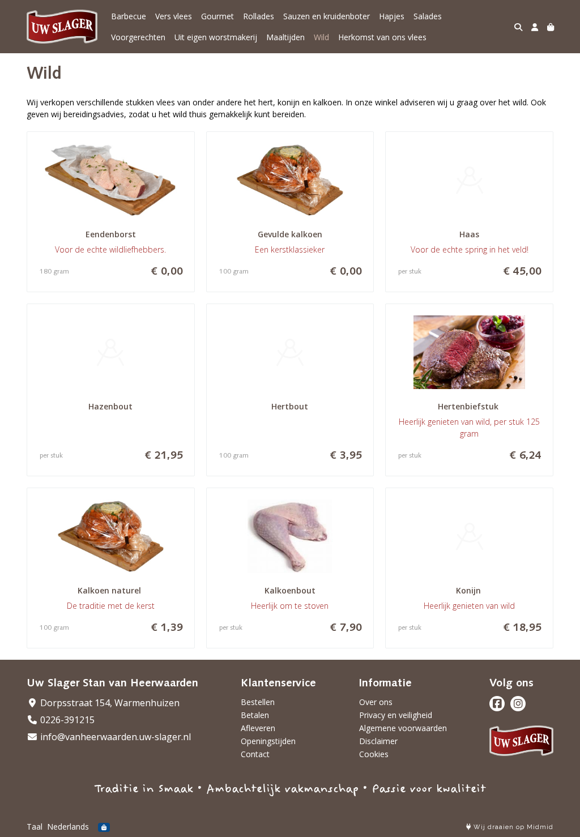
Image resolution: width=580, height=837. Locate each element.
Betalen (255, 715)
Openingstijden (268, 741)
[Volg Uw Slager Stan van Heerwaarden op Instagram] (518, 703)
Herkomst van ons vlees (382, 37)
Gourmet (217, 16)
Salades (427, 16)
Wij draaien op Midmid (512, 827)
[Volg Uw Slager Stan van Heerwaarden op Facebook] (497, 703)
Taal (34, 826)
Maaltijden (285, 37)
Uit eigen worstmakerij (215, 37)
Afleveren (258, 728)
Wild (321, 37)
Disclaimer (378, 741)
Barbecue (128, 16)
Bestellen (258, 702)
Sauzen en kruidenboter (326, 16)
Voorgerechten (138, 37)
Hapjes (391, 16)
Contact (255, 754)
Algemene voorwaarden (403, 728)
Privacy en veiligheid (395, 715)
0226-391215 (66, 720)
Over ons (376, 702)
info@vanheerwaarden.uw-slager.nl (114, 737)
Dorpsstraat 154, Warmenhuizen (109, 703)
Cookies (374, 754)
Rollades (258, 16)
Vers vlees (173, 16)
